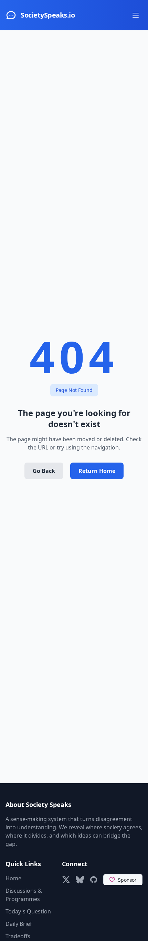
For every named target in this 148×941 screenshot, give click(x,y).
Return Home (96, 471)
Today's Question (28, 911)
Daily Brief (19, 924)
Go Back (44, 471)
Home (13, 878)
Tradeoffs (18, 936)
